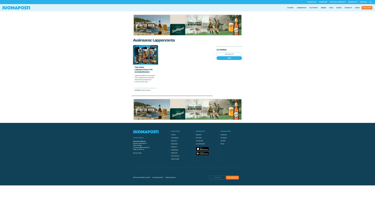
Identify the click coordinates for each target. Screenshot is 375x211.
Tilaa (229, 58)
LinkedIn (223, 141)
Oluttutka (199, 138)
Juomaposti (301, 8)
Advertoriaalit (175, 159)
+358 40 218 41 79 (138, 149)
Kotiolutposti (175, 156)
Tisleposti (174, 147)
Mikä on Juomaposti (338, 2)
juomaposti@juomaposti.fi (141, 147)
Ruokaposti (174, 150)
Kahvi (357, 8)
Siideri (323, 8)
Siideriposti (174, 144)
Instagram (224, 138)
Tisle (331, 8)
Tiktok (222, 144)
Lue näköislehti (200, 144)
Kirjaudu (363, 2)
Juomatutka (311, 2)
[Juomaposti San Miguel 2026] (187, 25)
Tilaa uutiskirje (232, 177)
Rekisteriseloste (170, 177)
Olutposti (313, 8)
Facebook (224, 135)
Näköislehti (353, 2)
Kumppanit (323, 2)
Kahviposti (174, 153)
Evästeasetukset (157, 177)
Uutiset (290, 8)
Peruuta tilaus (137, 153)
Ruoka (339, 8)
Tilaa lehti (367, 8)
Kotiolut (348, 8)
